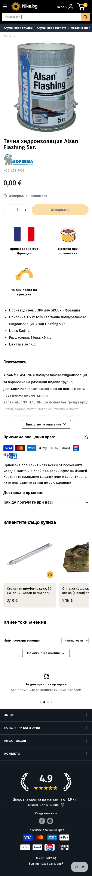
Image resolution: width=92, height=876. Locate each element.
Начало (9, 36)
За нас (9, 715)
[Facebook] (42, 821)
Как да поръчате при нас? (28, 502)
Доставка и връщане (23, 492)
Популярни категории (22, 728)
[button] (62, 804)
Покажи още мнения (43, 653)
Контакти (12, 754)
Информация (15, 741)
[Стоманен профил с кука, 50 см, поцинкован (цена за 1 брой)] (29, 554)
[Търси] (85, 17)
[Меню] (7, 6)
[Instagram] (50, 821)
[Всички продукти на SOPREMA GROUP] (18, 159)
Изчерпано (60, 210)
